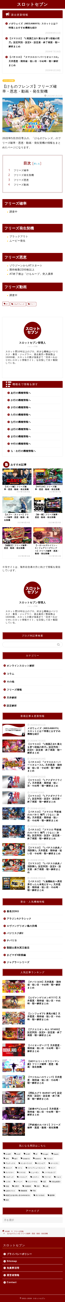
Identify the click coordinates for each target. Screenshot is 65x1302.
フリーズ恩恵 (21, 179)
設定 (7, 1200)
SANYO (38, 1159)
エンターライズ (26, 1163)
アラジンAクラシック (19, 918)
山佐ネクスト (10, 1191)
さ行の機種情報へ (21, 407)
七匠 (44, 1181)
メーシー (19, 1181)
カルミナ (9, 1168)
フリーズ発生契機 (24, 175)
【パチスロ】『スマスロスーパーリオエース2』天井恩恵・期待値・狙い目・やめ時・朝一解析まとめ (34, 61)
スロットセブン (32, 4)
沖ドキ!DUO (40, 1195)
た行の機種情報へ (21, 414)
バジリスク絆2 (15, 933)
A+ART (8, 1154)
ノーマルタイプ (49, 1172)
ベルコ (58, 1177)
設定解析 (12, 705)
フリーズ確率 (21, 170)
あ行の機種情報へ (21, 392)
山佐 (46, 1186)
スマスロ (22, 1172)
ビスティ (35, 1177)
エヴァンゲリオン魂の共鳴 (22, 925)
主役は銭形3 (55, 1181)
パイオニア (23, 1177)
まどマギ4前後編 (16, 955)
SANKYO (26, 1159)
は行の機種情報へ (21, 429)
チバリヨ (12, 940)
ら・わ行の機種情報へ (23, 451)
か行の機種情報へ (21, 400)
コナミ (20, 1168)
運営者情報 (13, 1275)
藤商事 (52, 1195)
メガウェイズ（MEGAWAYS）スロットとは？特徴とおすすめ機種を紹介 (33, 25)
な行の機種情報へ (21, 421)
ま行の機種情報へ (21, 436)
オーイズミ (55, 1163)
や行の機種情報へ (21, 443)
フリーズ (47, 1177)
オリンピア (41, 1163)
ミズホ (8, 1181)
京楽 (7, 1186)
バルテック (10, 1177)
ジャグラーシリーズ (18, 962)
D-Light (45, 1154)
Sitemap (12, 1261)
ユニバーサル (32, 1181)
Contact (12, 1282)
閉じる (37, 163)
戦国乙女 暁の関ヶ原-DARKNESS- (18, 1195)
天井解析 (12, 697)
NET (15, 1159)
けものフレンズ (18, 304)
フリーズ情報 (8, 80)
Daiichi (56, 1154)
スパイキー (10, 1172)
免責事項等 (13, 1267)
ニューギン (35, 1172)
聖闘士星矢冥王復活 (18, 947)
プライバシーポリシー (19, 1254)
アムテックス (10, 1163)
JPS (7, 1159)
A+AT (18, 1154)
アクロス (49, 1159)
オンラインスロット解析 (21, 665)
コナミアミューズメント (36, 1168)
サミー (32, 304)
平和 (34, 1191)
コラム (10, 673)
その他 (10, 681)
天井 (38, 1186)
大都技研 (28, 1186)
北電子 (16, 1186)
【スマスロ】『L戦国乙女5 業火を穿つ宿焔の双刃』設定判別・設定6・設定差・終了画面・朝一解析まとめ (34, 42)
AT (6, 304)
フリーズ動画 (21, 184)
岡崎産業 (24, 1191)
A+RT (28, 1154)
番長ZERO (13, 911)
